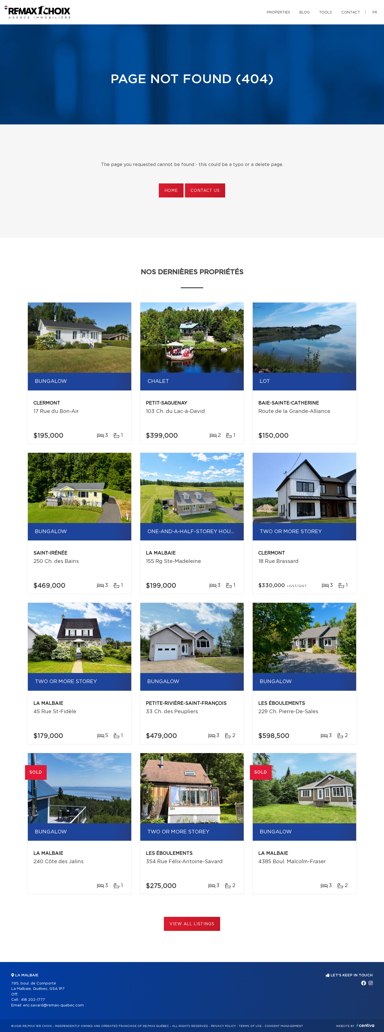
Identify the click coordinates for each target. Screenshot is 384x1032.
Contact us (205, 191)
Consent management (284, 1026)
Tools (325, 12)
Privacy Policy (223, 1026)
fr (374, 12)
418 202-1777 (33, 1000)
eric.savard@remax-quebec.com (53, 1005)
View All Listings (192, 924)
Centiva (365, 1025)
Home (171, 191)
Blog (304, 12)
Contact (350, 12)
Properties (278, 12)
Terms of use (250, 1026)
